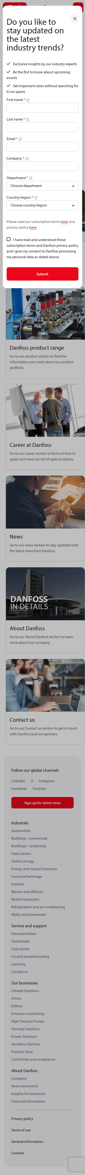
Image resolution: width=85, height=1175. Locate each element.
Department (17, 177)
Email (12, 138)
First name (16, 99)
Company (15, 158)
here (64, 221)
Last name (16, 119)
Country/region (20, 197)
